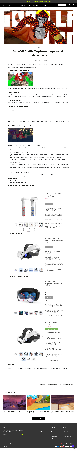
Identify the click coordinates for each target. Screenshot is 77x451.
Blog (39, 47)
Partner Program (54, 434)
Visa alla (38, 418)
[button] (67, 4)
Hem (37, 47)
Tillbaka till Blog (39, 377)
